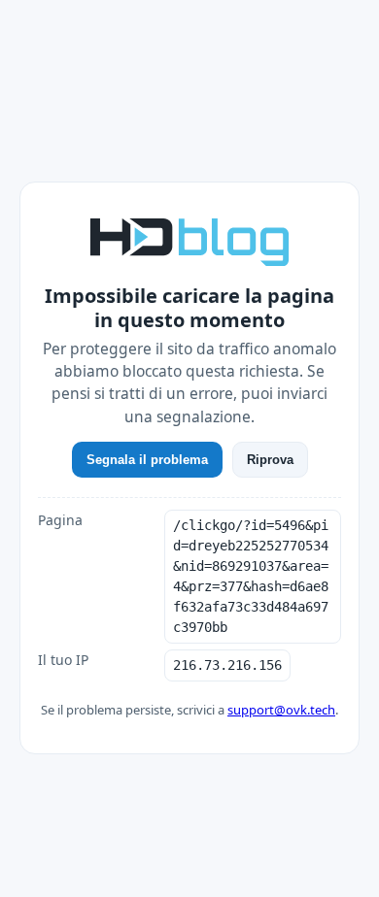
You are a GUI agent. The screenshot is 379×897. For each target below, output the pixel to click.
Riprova (270, 459)
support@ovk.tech (281, 709)
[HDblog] (189, 240)
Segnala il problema (147, 459)
